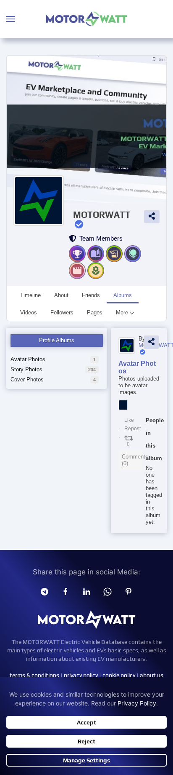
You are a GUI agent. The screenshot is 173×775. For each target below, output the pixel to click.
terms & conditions (34, 675)
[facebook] (65, 591)
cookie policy (118, 675)
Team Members (99, 238)
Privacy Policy (137, 703)
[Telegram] (44, 591)
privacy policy (81, 675)
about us (151, 675)
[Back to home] (86, 19)
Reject (86, 741)
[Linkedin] (86, 591)
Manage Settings (86, 760)
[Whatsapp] (107, 591)
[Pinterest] (128, 591)
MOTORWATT (102, 214)
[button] (10, 19)
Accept (86, 722)
